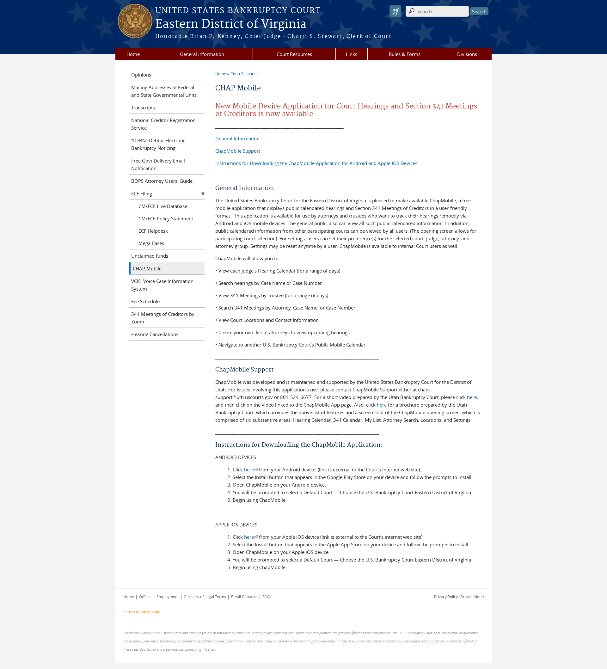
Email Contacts (244, 596)
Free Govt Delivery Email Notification (158, 164)
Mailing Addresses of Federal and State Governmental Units (164, 91)
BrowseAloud (472, 596)
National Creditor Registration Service (163, 124)
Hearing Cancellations (154, 334)
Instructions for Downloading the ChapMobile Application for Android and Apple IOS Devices (316, 163)
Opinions (141, 74)
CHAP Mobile (147, 268)
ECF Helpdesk (153, 231)
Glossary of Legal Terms (205, 596)
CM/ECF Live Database (162, 206)
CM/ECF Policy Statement (165, 218)
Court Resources (294, 54)
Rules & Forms (404, 54)
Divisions (467, 54)
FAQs (267, 596)
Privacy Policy (446, 596)
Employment (167, 596)
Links (351, 54)
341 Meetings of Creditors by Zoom (162, 318)
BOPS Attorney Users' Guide (162, 181)
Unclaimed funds (149, 256)
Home (133, 54)
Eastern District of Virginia (230, 24)
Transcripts (143, 107)
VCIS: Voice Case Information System (162, 285)
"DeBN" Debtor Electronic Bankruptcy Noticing (159, 144)
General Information (202, 54)
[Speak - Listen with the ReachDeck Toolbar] (395, 11)
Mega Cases (151, 243)
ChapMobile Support (237, 151)
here (472, 397)
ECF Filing (141, 193)
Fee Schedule (145, 301)
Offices (145, 596)
